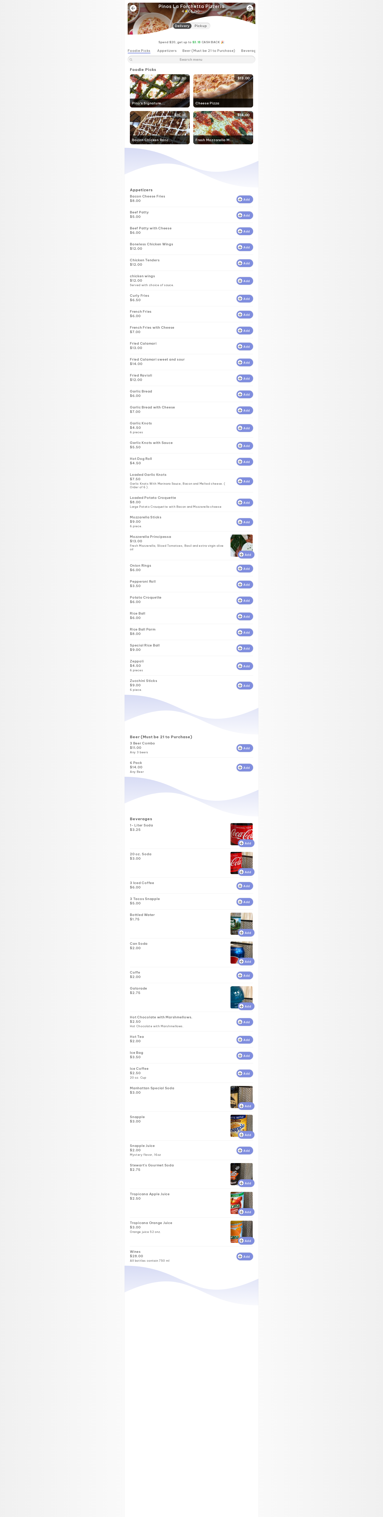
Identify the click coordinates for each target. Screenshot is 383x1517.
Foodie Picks (139, 51)
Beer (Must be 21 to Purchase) (208, 51)
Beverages (250, 51)
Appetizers (167, 51)
